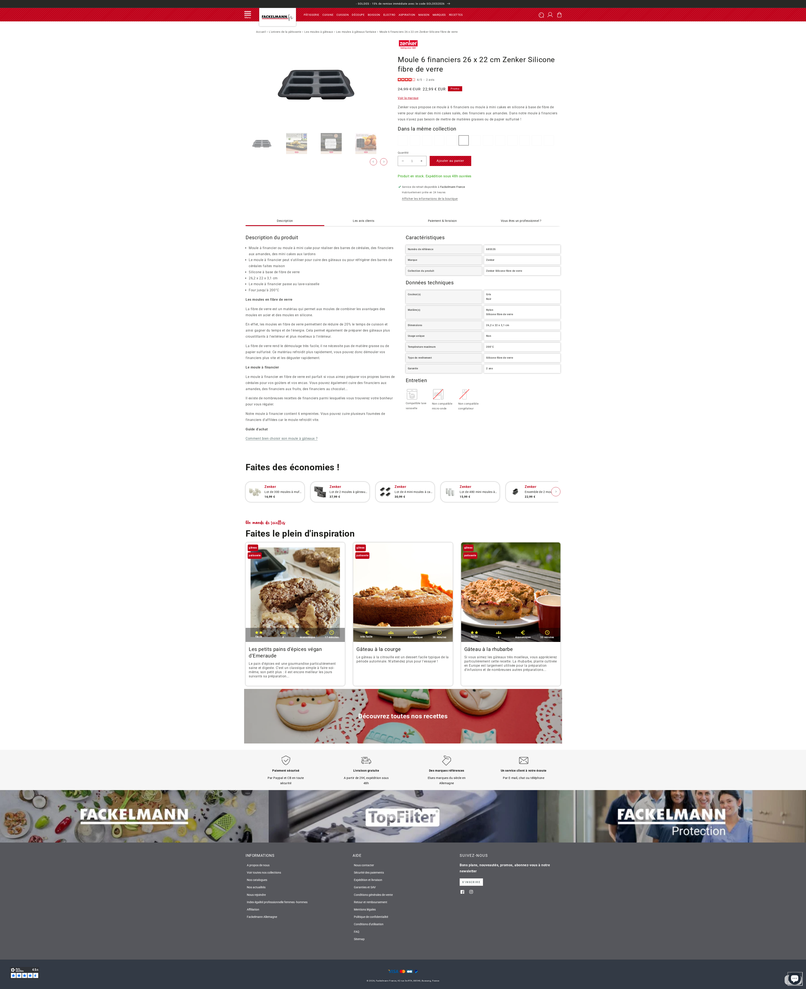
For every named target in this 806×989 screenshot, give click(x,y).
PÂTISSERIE (311, 14)
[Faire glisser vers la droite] (383, 161)
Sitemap (359, 939)
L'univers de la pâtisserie (285, 31)
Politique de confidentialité (371, 916)
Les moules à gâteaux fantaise (356, 31)
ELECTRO (389, 14)
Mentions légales (365, 909)
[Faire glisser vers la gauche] (373, 161)
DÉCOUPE (358, 14)
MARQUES (439, 14)
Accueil (261, 31)
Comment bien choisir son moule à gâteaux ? (282, 438)
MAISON (423, 14)
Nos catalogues (257, 880)
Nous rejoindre (256, 894)
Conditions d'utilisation (368, 924)
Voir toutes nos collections (264, 872)
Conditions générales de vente (373, 894)
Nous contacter (364, 865)
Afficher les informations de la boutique (430, 198)
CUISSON (342, 14)
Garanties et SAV (365, 887)
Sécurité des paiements (369, 872)
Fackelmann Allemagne (262, 916)
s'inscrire (471, 882)
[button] (247, 14)
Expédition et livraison (368, 880)
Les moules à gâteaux (318, 31)
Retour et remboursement (370, 902)
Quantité (403, 152)
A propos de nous (258, 865)
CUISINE (327, 14)
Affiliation (253, 909)
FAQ (356, 931)
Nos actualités (256, 887)
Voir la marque (408, 98)
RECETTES (456, 14)
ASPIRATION (407, 14)
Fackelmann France (386, 981)
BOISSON (374, 14)
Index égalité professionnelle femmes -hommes (277, 902)
